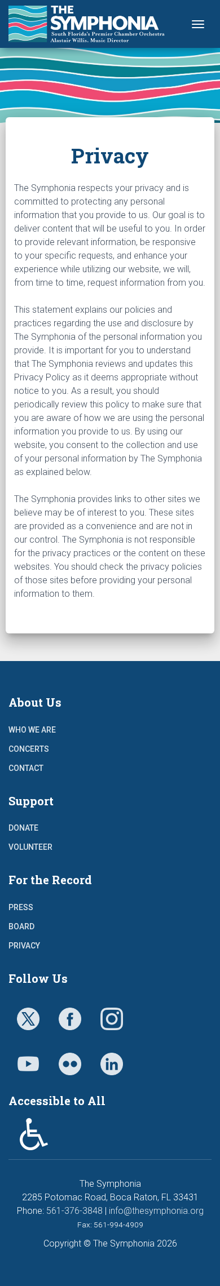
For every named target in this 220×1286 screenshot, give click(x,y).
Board (21, 926)
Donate (23, 827)
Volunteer (30, 847)
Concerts (28, 748)
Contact (25, 768)
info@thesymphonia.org (156, 1210)
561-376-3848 (74, 1210)
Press (20, 907)
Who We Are (32, 729)
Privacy (24, 945)
